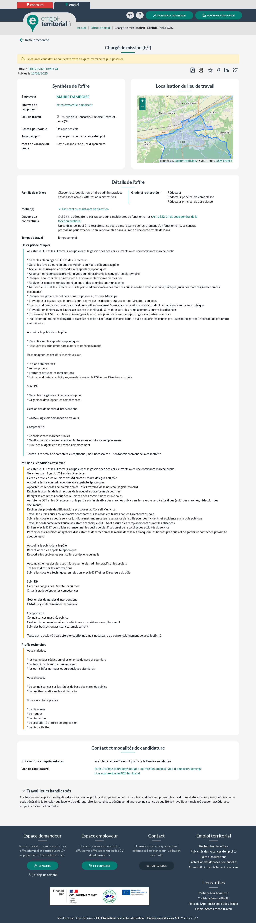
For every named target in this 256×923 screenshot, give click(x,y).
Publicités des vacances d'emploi (212, 851)
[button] (142, 101)
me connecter (101, 866)
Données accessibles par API (162, 918)
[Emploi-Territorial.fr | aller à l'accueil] (50, 23)
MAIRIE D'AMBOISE (73, 97)
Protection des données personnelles (213, 862)
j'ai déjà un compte (44, 875)
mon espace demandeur (171, 15)
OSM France (224, 160)
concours (36, 5)
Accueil (82, 27)
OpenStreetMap (185, 160)
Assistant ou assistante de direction (85, 209)
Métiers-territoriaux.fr (214, 893)
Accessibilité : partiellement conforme (213, 867)
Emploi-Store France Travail (213, 909)
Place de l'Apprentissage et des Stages (213, 903)
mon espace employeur (220, 15)
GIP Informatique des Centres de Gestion (120, 918)
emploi (74, 5)
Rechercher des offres (213, 846)
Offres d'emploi (101, 27)
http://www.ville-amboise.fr (75, 105)
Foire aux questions (213, 857)
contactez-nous (156, 866)
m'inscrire (44, 866)
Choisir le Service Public (213, 898)
